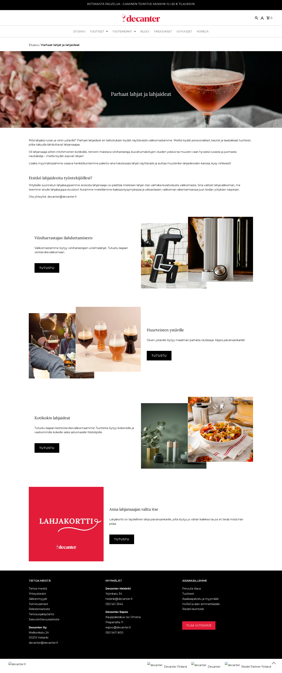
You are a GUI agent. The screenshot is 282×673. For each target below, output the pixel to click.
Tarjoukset (163, 31)
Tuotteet (97, 31)
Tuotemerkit (122, 31)
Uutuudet (184, 31)
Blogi (144, 31)
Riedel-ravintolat (193, 609)
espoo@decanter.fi (118, 627)
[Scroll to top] (274, 663)
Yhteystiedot (37, 593)
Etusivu (79, 31)
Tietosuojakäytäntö (41, 614)
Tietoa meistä (38, 588)
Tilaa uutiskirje (199, 625)
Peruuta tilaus (191, 588)
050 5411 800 (114, 632)
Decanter (214, 666)
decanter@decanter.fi (43, 642)
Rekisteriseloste (39, 609)
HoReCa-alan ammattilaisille (201, 604)
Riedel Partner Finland (256, 666)
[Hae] (256, 18)
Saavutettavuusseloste (44, 619)
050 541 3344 (114, 604)
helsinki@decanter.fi (119, 599)
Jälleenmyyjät (38, 599)
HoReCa (203, 31)
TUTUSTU (46, 268)
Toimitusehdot (38, 604)
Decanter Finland (175, 666)
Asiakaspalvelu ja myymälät (200, 599)
